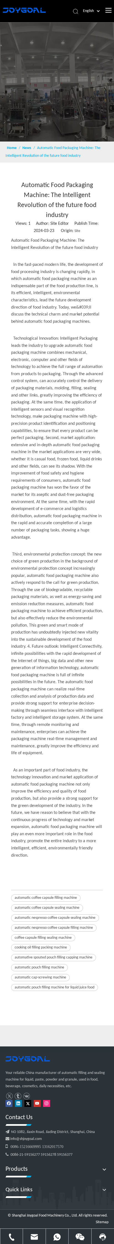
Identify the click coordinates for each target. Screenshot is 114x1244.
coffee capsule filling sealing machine (43, 938)
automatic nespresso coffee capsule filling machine (54, 928)
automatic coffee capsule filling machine (46, 898)
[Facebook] (9, 1103)
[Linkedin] (18, 1103)
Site (77, 231)
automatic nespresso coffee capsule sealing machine (55, 918)
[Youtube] (37, 1103)
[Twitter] (9, 1096)
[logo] (28, 1058)
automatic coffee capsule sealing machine (47, 908)
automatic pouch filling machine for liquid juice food (54, 987)
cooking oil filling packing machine (41, 947)
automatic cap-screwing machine (40, 977)
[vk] (26, 1096)
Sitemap (102, 1222)
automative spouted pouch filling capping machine (53, 957)
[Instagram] (46, 1103)
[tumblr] (17, 1096)
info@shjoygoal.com (25, 1139)
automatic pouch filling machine (39, 967)
